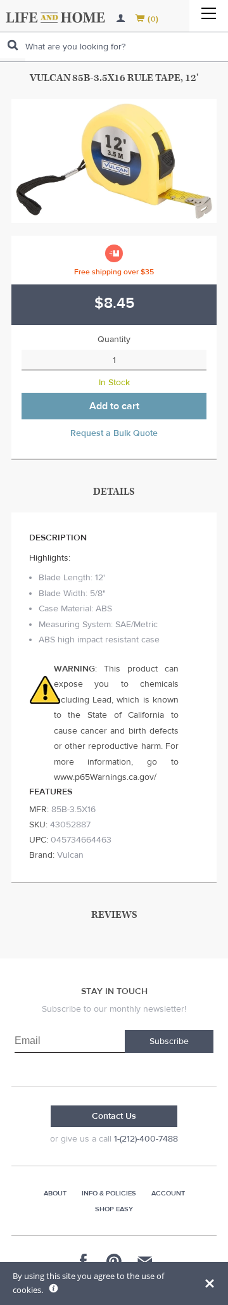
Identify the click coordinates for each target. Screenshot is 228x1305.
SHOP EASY (114, 1209)
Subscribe (169, 1041)
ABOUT (55, 1193)
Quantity (114, 339)
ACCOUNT (168, 1193)
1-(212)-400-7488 (146, 1139)
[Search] (12, 45)
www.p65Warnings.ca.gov (104, 777)
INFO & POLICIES (109, 1193)
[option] (114, 161)
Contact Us (114, 1116)
